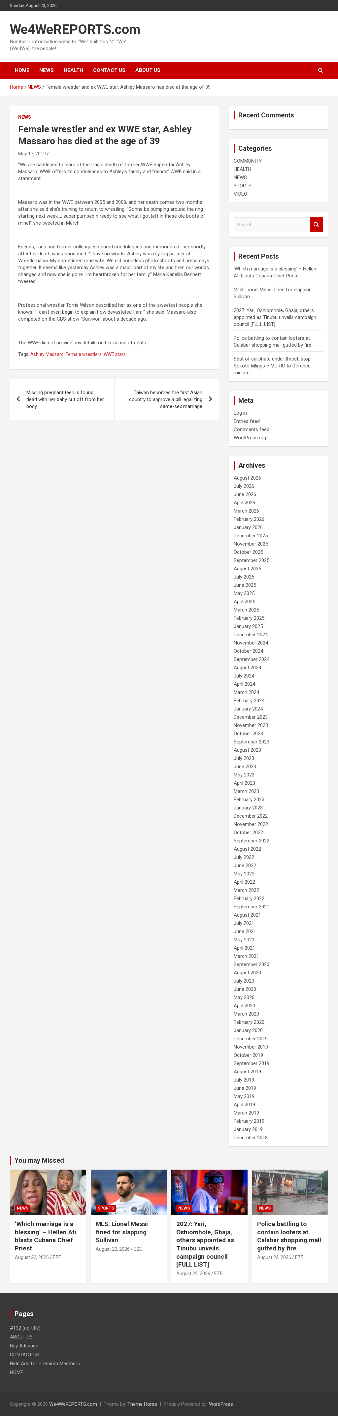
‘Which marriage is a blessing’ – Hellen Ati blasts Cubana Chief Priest (45, 1236)
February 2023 (249, 799)
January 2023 (248, 808)
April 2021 (244, 948)
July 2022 (244, 857)
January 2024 (248, 709)
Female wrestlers (84, 354)
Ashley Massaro (47, 354)
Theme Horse (142, 1404)
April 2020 (244, 1006)
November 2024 (251, 643)
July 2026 (244, 486)
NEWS (46, 70)
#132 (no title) (25, 1328)
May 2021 (244, 940)
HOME (22, 70)
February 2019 (249, 1121)
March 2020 (246, 1014)
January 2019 (248, 1129)
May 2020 (244, 997)
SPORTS (243, 186)
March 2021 (246, 956)
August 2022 (247, 849)
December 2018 (251, 1138)
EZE (57, 1257)
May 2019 (244, 1096)
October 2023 (248, 734)
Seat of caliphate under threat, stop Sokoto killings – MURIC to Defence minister (272, 366)
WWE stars (115, 354)
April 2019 (244, 1105)
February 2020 (249, 1022)
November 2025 (251, 544)
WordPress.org (250, 438)
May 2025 (244, 593)
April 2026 (244, 503)
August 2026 (247, 478)
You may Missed (39, 1160)
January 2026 (248, 527)
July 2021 (244, 923)
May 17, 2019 (32, 153)
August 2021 (247, 915)
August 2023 (247, 750)
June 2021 (245, 931)
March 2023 (246, 791)
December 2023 (251, 717)
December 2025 (251, 536)
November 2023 (251, 725)
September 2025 (251, 560)
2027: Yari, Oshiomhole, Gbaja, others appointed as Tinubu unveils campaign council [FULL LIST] (275, 317)
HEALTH (73, 70)
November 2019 (251, 1047)
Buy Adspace (24, 1346)
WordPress (221, 1404)
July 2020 (244, 981)
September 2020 (251, 964)
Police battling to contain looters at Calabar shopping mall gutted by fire (289, 1236)
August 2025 (247, 569)
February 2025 (249, 618)
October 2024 (248, 651)
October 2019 (248, 1055)
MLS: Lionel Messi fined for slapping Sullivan (122, 1232)
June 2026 (245, 494)
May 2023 (244, 775)
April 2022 (244, 882)
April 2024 (244, 684)
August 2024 (247, 668)
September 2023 (251, 742)
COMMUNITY (248, 161)
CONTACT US (109, 70)
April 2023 (244, 783)
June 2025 (245, 585)
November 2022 (251, 824)
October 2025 (248, 552)
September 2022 (251, 841)
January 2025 (248, 626)
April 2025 (244, 602)
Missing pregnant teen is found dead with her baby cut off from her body (65, 399)
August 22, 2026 (32, 1257)
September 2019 (251, 1063)
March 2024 (246, 692)
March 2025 (246, 610)
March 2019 (246, 1113)
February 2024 (249, 701)
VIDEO (240, 194)
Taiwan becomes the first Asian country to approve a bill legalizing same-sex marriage (165, 399)
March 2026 (246, 511)
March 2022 (246, 890)
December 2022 (251, 816)
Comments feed (251, 429)
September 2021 (251, 907)
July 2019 (244, 1080)
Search (316, 224)
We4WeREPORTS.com (75, 29)
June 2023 (245, 767)
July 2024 (244, 676)
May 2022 (244, 874)
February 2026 (249, 519)
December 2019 (251, 1039)
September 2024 (251, 659)
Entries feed (247, 421)
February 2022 (249, 898)
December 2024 (251, 635)
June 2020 (245, 989)
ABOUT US (147, 70)
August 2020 (247, 973)
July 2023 (244, 758)
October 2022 (248, 832)
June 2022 (245, 865)
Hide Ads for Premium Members (45, 1364)
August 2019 (247, 1072)
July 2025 (244, 577)
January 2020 (248, 1030)
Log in (240, 413)
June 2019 (245, 1088)
